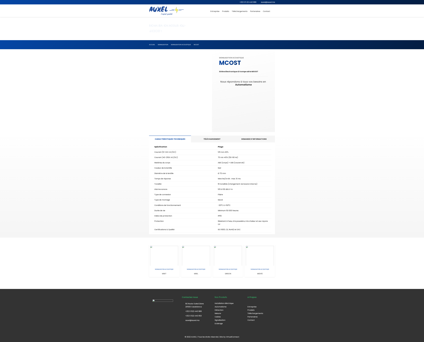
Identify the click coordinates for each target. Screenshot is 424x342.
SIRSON (228, 273)
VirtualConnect (232, 337)
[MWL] (196, 256)
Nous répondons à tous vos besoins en (243, 83)
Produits (251, 310)
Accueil (152, 45)
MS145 (260, 273)
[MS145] (260, 256)
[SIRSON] (228, 256)
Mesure (218, 313)
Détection (219, 310)
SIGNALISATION (163, 45)
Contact (251, 320)
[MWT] (164, 256)
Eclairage (219, 323)
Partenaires (252, 317)
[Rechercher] (274, 11)
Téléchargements (255, 313)
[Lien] (166, 10)
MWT (164, 273)
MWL (196, 273)
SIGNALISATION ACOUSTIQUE (181, 45)
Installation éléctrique (224, 303)
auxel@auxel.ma (192, 320)
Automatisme (220, 306)
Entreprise (251, 306)
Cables (218, 317)
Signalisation (220, 320)
